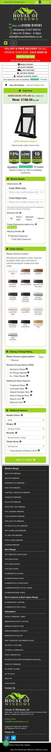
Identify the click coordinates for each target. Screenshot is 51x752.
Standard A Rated (18, 369)
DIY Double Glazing (12, 669)
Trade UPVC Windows (13, 664)
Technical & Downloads (14, 650)
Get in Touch (10, 674)
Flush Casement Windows (14, 516)
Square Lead (15, 398)
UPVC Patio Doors (11, 569)
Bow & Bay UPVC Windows (14, 521)
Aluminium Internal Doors (15, 592)
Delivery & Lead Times (13, 645)
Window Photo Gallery (14, 636)
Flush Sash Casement (21, 239)
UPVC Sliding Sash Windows (15, 531)
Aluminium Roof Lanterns (14, 602)
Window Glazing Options (14, 626)
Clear (41, 357)
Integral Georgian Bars (20, 392)
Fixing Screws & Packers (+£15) (23, 450)
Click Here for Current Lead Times (25, 60)
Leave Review (10, 683)
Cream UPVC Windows (13, 497)
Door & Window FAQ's (13, 655)
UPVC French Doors (12, 564)
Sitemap (27, 745)
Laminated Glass (17, 388)
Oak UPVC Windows (12, 478)
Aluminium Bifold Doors (14, 573)
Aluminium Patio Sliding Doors (16, 583)
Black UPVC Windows (17, 85)
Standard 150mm (29, 218)
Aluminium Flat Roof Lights (15, 607)
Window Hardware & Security (16, 631)
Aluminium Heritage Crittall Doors (18, 588)
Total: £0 (44, 2)
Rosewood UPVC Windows (14, 483)
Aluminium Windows (12, 545)
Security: (10, 432)
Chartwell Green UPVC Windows (17, 492)
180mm (40, 218)
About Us (8, 679)
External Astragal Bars (20, 395)
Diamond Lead (16, 402)
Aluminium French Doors (14, 578)
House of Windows (12, 617)
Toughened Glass (18, 385)
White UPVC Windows (13, 473)
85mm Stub (19, 218)
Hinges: (10, 424)
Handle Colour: (13, 415)
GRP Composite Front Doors (16, 554)
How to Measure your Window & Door (19, 640)
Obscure (14, 360)
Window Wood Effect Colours (16, 621)
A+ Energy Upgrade (18, 372)
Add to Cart (24, 459)
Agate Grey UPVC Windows (15, 507)
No (11, 218)
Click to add (12, 227)
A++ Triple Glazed (18, 376)
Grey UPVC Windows (12, 488)
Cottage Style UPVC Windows (16, 526)
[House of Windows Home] (4, 43)
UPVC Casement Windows (14, 511)
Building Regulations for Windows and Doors (23, 659)
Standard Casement (19, 236)
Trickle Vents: (12, 441)
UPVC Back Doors (11, 559)
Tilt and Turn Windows (13, 535)
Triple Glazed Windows (14, 540)
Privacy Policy (19, 745)
